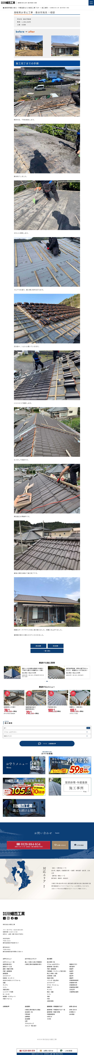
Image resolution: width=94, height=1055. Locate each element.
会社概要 (27, 1019)
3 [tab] (48, 681)
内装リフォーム (7, 999)
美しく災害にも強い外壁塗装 (33, 962)
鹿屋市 (71, 978)
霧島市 (71, 969)
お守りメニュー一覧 (8, 962)
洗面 (48, 996)
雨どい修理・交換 (52, 973)
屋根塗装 (5, 973)
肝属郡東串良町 (73, 980)
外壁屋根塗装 (51, 1014)
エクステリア (7, 976)
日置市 (71, 973)
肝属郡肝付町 (73, 983)
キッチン (5, 985)
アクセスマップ (29, 1023)
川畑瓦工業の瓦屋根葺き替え (33, 964)
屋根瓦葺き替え (7, 964)
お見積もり (72, 1012)
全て (47, 728)
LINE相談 (71, 1014)
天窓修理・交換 (51, 976)
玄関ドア (49, 987)
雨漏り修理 (50, 978)
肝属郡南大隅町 (73, 987)
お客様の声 (6, 1006)
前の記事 (38, 646)
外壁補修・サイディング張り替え (56, 971)
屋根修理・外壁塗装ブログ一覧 (56, 1010)
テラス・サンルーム (53, 985)
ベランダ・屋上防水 (53, 980)
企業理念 (27, 1016)
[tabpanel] (14, 702)
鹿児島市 (72, 966)
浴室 (4, 983)
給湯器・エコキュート (9, 996)
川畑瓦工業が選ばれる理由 (32, 1010)
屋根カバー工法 (7, 966)
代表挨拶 (27, 1014)
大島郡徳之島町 (73, 992)
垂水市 (71, 976)
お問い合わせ (73, 1010)
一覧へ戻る (47, 651)
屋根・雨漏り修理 (8, 969)
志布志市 (72, 989)
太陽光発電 (50, 1001)
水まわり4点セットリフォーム (11, 980)
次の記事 (55, 646)
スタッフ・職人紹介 (30, 1026)
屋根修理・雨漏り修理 (53, 1012)
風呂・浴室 (50, 992)
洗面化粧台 (6, 989)
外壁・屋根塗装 (7, 971)
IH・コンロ (6, 994)
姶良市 (71, 971)
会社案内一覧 (29, 1012)
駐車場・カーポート (8, 978)
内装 (48, 999)
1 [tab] (45, 681)
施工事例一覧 (51, 962)
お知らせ (49, 1016)
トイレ (5, 987)
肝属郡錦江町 (73, 985)
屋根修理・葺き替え (53, 966)
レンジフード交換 (8, 992)
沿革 (26, 1021)
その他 (49, 1019)
